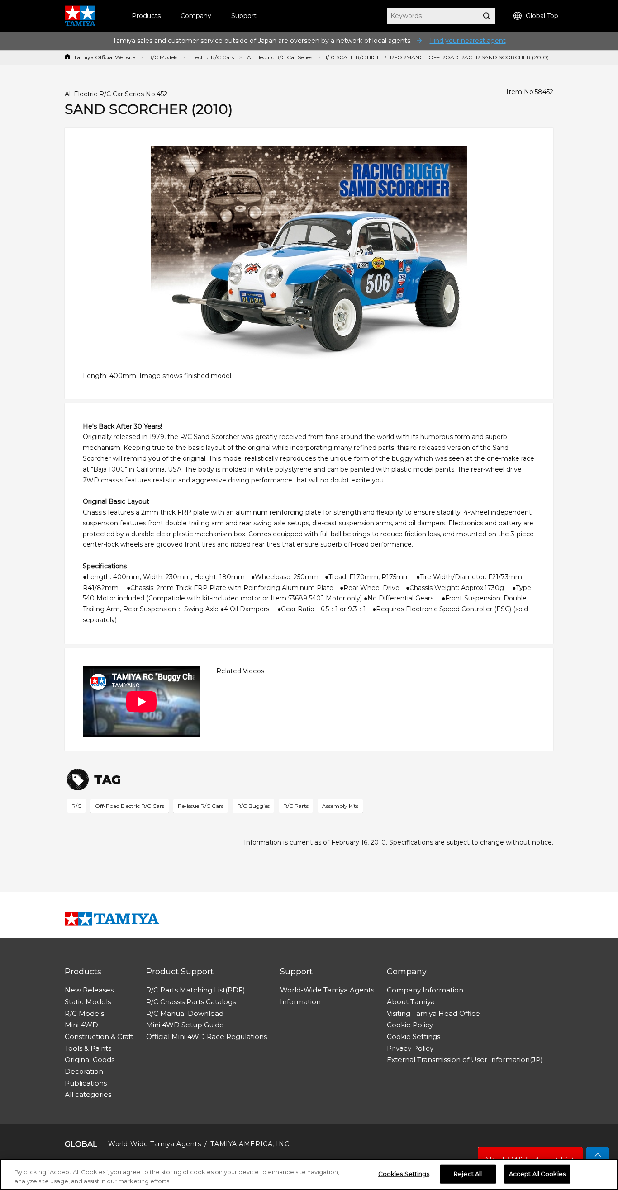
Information (300, 1001)
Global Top (542, 16)
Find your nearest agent (468, 41)
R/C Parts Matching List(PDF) (195, 990)
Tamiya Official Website (104, 57)
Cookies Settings (403, 1173)
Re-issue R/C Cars (200, 806)
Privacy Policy (410, 1048)
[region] (309, 1174)
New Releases (89, 990)
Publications (86, 1083)
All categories (88, 1094)
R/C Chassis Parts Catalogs (191, 1001)
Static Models (88, 1001)
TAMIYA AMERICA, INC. (250, 1144)
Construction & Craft (99, 1036)
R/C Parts (296, 806)
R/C (76, 806)
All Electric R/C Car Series (279, 57)
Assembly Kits (340, 806)
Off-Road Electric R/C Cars (129, 806)
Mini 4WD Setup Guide (185, 1024)
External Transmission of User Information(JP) (465, 1059)
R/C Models (162, 57)
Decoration (84, 1071)
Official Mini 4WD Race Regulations (206, 1036)
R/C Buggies (253, 806)
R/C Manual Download (184, 1013)
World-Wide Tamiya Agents (327, 990)
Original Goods (89, 1059)
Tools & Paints (88, 1048)
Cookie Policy (410, 1024)
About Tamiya (411, 1001)
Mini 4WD (81, 1024)
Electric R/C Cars (212, 57)
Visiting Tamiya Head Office (433, 1013)
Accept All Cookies (537, 1173)
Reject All (468, 1173)
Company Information (425, 990)
